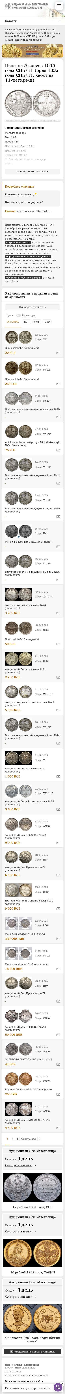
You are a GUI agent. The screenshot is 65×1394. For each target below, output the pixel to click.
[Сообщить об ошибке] (58, 352)
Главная (10, 29)
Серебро (24, 32)
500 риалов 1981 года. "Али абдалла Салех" (32, 1339)
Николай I (11, 32)
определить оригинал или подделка (28, 256)
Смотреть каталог (18, 1165)
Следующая (28, 1138)
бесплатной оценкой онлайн (23, 277)
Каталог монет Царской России (35, 29)
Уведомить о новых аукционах (35, 1351)
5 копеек (36, 32)
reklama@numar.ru (38, 1375)
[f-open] (58, 1387)
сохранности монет (18, 242)
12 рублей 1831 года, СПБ (32, 1207)
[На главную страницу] (26, 6)
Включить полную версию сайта (24, 1381)
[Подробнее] (18, 337)
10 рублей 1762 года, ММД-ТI (32, 1272)
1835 (46, 32)
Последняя (40, 1138)
